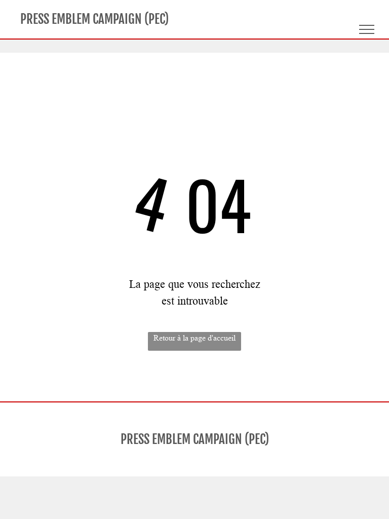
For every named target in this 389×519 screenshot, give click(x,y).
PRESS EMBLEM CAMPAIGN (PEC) (94, 19)
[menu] (367, 29)
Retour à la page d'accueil (194, 338)
